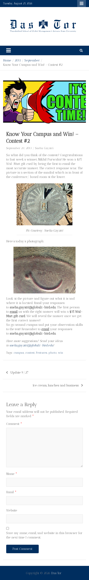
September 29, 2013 (19, 148)
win (60, 352)
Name (11, 474)
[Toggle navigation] (8, 50)
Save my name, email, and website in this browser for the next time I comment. (44, 535)
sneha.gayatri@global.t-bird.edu (31, 345)
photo (52, 352)
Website (11, 510)
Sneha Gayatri (44, 148)
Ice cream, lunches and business (56, 385)
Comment (14, 424)
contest (30, 352)
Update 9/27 (19, 372)
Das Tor (56, 573)
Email (11, 492)
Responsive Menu (81, 3)
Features (41, 352)
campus (19, 352)
